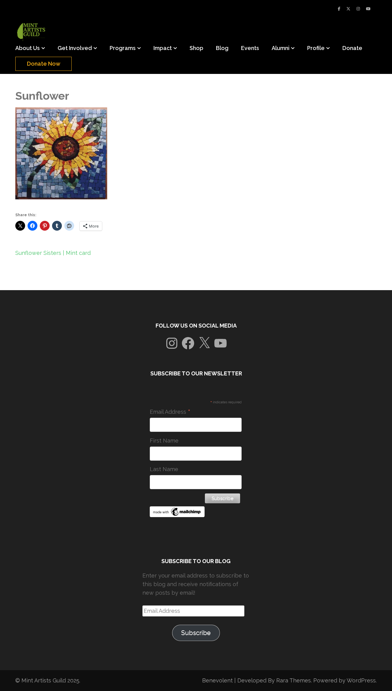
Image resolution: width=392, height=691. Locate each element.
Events (250, 48)
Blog (222, 48)
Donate (352, 48)
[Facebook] (339, 8)
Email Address (170, 412)
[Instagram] (358, 8)
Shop (196, 48)
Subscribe (196, 632)
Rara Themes (293, 680)
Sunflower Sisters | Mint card (53, 253)
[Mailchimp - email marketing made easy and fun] (177, 515)
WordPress (361, 680)
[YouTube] (368, 8)
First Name (164, 440)
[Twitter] (348, 8)
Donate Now (43, 63)
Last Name (164, 469)
